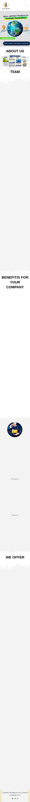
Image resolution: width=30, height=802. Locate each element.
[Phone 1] (15, 798)
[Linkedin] (12, 798)
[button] (3, 28)
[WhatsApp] (17, 798)
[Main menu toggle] (26, 5)
